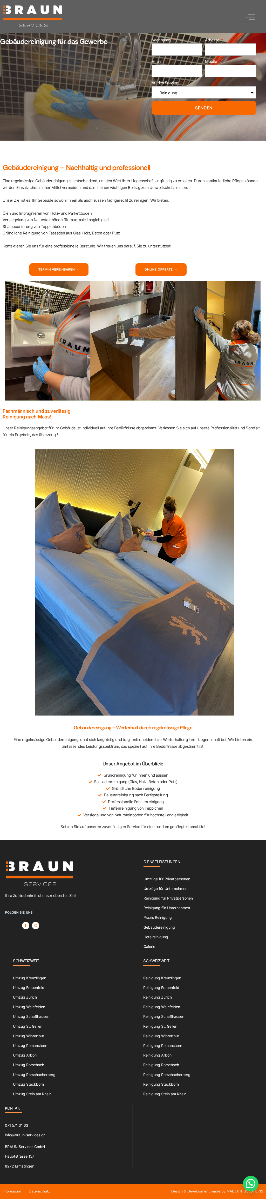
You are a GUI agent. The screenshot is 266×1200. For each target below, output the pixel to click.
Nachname (161, 39)
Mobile (211, 61)
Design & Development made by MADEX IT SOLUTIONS (217, 1191)
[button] (250, 1183)
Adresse (212, 39)
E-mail (157, 61)
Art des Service (165, 82)
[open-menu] (250, 16)
